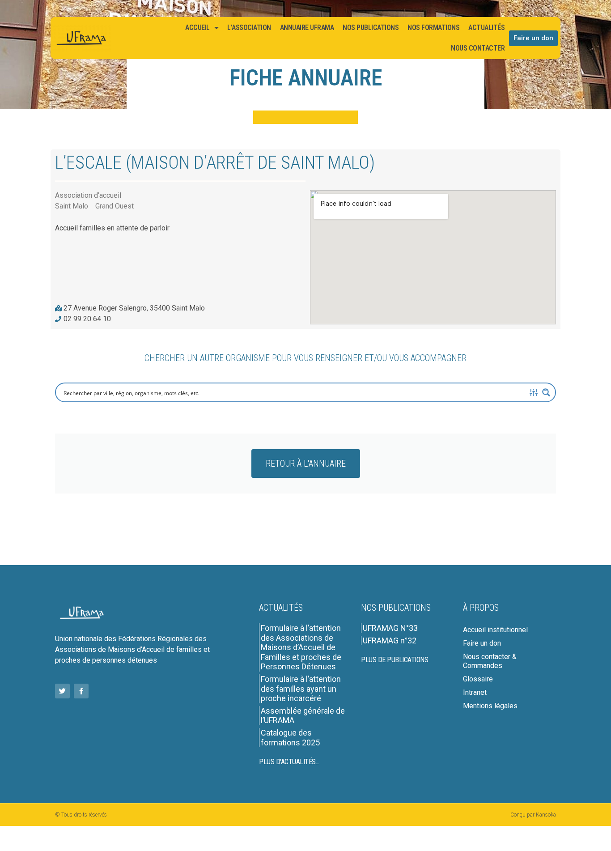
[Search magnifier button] (546, 392)
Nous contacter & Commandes (490, 661)
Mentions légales (490, 706)
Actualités (486, 27)
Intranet (475, 692)
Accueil (197, 27)
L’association (249, 27)
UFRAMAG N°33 (390, 628)
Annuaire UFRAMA (307, 27)
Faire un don (482, 643)
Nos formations (433, 27)
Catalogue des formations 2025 (290, 737)
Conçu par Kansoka (533, 815)
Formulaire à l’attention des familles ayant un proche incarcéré (301, 688)
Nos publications (371, 27)
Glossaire (478, 679)
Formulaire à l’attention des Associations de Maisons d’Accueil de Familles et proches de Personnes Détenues (301, 647)
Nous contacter (478, 48)
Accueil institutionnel (495, 629)
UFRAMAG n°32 (389, 640)
